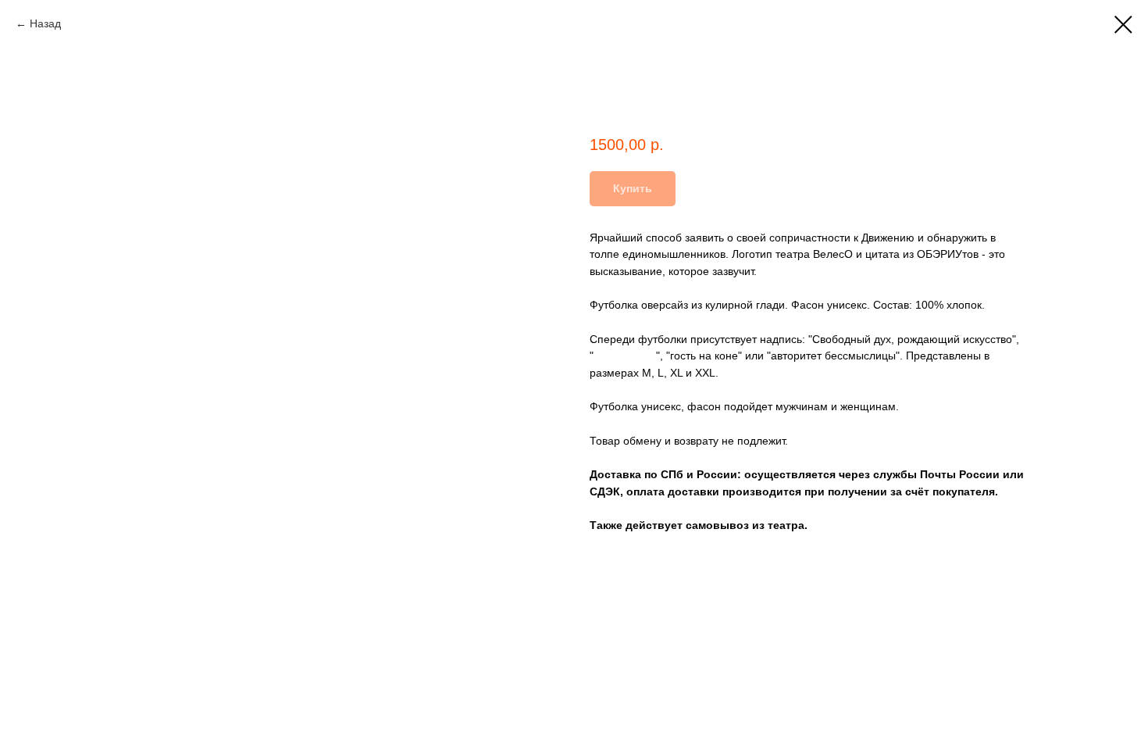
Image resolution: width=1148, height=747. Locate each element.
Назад (45, 23)
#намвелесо (625, 355)
